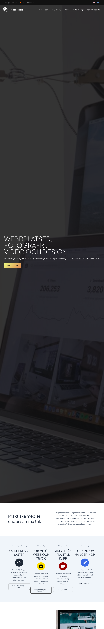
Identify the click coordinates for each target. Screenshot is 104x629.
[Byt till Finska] (98, 2)
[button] (12, 265)
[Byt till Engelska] (94, 2)
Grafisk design (78, 10)
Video (67, 10)
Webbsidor (43, 10)
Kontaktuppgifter (93, 10)
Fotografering (56, 10)
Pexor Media (16, 10)
